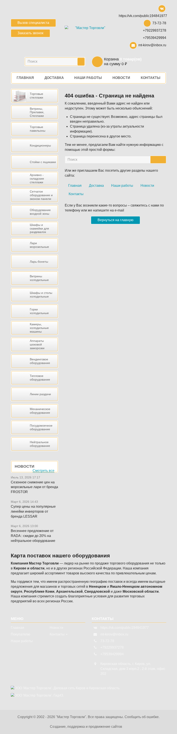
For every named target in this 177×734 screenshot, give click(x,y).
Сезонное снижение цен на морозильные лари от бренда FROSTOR (34, 487)
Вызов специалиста (33, 23)
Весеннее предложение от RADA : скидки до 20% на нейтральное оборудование (33, 536)
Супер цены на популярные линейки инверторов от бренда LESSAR (33, 511)
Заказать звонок (30, 33)
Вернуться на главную (115, 220)
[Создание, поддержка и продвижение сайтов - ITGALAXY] (125, 726)
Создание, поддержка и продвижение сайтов (86, 726)
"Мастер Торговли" (71, 717)
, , (132, 668)
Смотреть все (43, 470)
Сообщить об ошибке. (142, 717)
